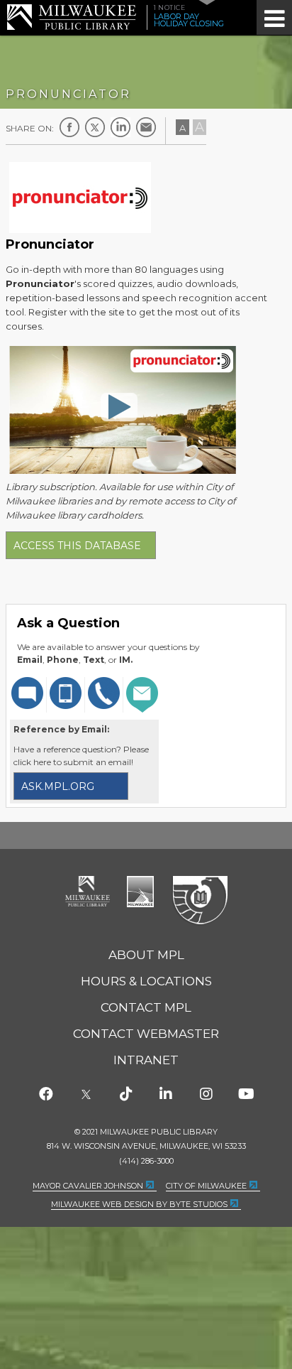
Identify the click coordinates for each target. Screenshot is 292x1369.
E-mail (146, 127)
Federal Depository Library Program (200, 901)
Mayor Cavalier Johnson (88, 1186)
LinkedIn (120, 127)
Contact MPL (146, 1007)
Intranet (146, 1060)
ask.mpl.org (57, 786)
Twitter (95, 127)
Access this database (77, 545)
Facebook (69, 127)
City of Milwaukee (140, 891)
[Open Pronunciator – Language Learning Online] (119, 406)
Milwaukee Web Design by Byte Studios (139, 1204)
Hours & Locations (146, 981)
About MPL (146, 955)
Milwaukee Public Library (71, 17)
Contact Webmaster (146, 1034)
